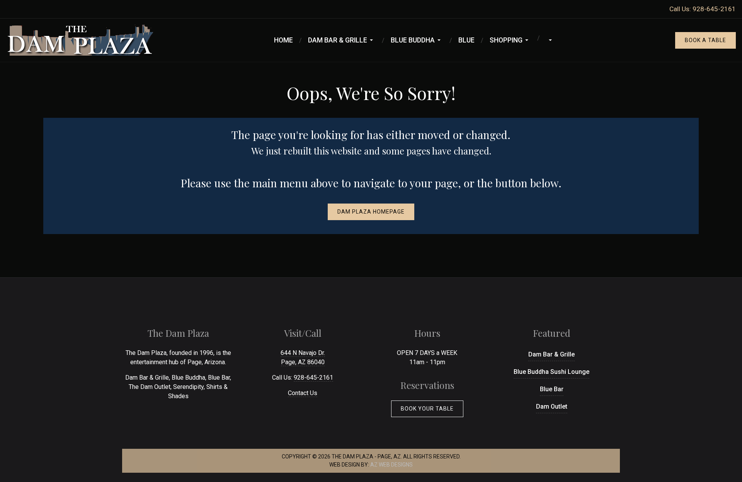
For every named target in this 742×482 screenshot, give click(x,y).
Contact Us (302, 393)
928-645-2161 (313, 377)
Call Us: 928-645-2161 (702, 9)
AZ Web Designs (391, 465)
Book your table (427, 409)
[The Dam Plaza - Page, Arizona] (79, 39)
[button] (342, 40)
